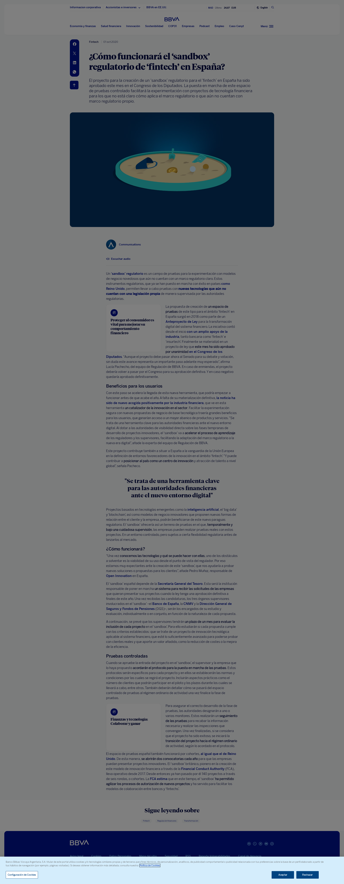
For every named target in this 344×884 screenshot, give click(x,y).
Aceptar (282, 874)
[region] (172, 870)
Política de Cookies (150, 865)
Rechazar (307, 874)
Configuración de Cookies (22, 874)
